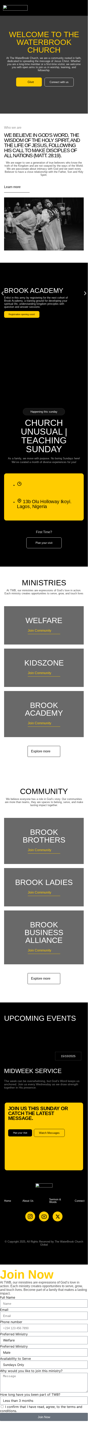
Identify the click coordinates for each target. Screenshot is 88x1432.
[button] (82, 8)
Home (7, 1200)
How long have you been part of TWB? (30, 1394)
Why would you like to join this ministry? (31, 1371)
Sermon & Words (55, 1201)
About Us (27, 1200)
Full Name (7, 1297)
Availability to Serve (15, 1359)
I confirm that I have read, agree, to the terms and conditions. (41, 1409)
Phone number (11, 1322)
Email (4, 1310)
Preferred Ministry (14, 1334)
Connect (80, 1200)
